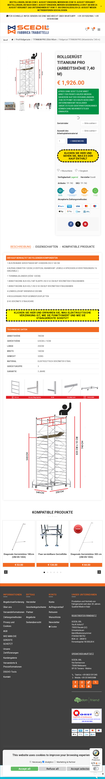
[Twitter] (95, 682)
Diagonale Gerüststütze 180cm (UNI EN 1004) (19, 555)
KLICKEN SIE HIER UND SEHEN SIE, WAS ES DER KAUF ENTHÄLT (78, 155)
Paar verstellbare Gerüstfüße (52, 554)
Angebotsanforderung (13, 602)
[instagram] (82, 682)
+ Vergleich (83, 171)
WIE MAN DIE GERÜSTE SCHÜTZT (9, 640)
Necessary (37, 762)
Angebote (30, 617)
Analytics (49, 762)
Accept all (24, 768)
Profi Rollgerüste (23, 39)
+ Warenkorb (77, 141)
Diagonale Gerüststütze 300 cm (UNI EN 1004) (86, 555)
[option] (10, 106)
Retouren (53, 612)
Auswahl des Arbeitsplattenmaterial (67, 132)
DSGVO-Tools (10, 671)
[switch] (96, 768)
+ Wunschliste (66, 171)
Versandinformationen (13, 612)
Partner (29, 612)
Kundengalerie (10, 658)
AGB (5, 631)
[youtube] (89, 686)
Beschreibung (20, 246)
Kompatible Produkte (78, 246)
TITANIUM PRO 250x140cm (45, 39)
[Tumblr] (82, 686)
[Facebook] (75, 682)
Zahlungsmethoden (12, 617)
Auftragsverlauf (56, 607)
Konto (51, 602)
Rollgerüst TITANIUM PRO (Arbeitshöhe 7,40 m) (79, 39)
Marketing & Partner (66, 762)
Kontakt (7, 677)
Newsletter (54, 622)
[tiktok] (89, 682)
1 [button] (44, 572)
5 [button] (57, 572)
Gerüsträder (62, 123)
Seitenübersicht (33, 622)
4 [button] (54, 572)
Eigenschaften (46, 246)
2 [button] (47, 572)
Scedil (92, 177)
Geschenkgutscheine (36, 607)
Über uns (7, 607)
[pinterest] (75, 686)
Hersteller (31, 602)
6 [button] (60, 572)
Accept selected (80, 768)
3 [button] (51, 572)
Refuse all (52, 768)
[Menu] (100, 749)
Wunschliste (55, 617)
